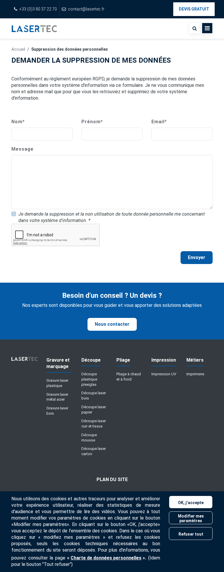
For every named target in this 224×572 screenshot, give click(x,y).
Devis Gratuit (194, 9)
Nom (18, 121)
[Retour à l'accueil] (34, 28)
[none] (195, 28)
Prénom (92, 121)
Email (159, 121)
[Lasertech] (24, 361)
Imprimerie (195, 374)
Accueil (18, 49)
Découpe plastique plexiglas (89, 379)
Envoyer (196, 257)
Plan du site (112, 479)
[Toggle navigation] (207, 28)
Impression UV (163, 374)
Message (22, 149)
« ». (106, 558)
